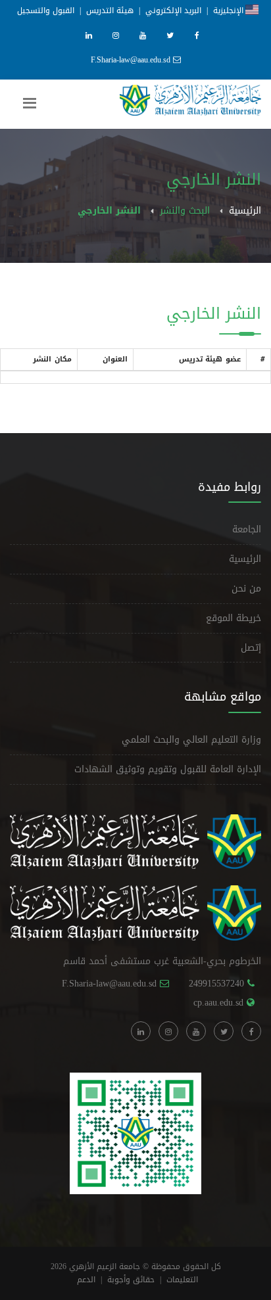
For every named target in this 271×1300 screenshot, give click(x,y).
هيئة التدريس (110, 10)
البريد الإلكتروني (173, 10)
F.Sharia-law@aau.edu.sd (130, 60)
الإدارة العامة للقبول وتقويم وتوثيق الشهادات (167, 769)
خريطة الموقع (233, 618)
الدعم (86, 1279)
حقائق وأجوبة (131, 1279)
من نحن (246, 588)
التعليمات (182, 1279)
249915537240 (216, 983)
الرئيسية (245, 211)
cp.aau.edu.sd (218, 1002)
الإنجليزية (229, 10)
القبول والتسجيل (45, 10)
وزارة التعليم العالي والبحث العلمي (191, 740)
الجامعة (246, 529)
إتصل (251, 648)
